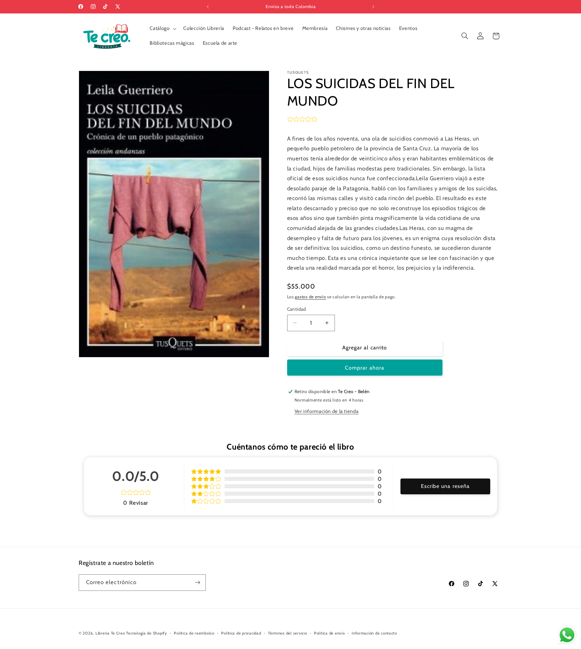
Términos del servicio (287, 633)
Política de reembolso (194, 633)
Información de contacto (374, 633)
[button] (162, 28)
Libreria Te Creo (110, 633)
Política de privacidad (241, 633)
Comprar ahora (364, 368)
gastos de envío (310, 296)
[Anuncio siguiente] (373, 6)
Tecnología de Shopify (146, 633)
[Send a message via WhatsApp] (567, 635)
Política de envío (329, 633)
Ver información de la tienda (327, 411)
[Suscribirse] (197, 582)
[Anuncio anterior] (207, 6)
